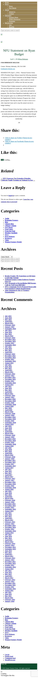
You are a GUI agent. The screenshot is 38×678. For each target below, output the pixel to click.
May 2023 (8, 350)
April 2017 (8, 475)
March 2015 (9, 520)
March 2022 (9, 372)
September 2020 (10, 404)
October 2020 (9, 403)
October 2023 (9, 343)
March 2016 (9, 498)
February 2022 (10, 374)
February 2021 (10, 395)
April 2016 (8, 497)
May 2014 (8, 538)
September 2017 (10, 466)
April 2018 (8, 453)
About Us (12, 12)
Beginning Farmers (11, 220)
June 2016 (8, 493)
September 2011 (10, 589)
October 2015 (9, 507)
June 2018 (8, 450)
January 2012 (9, 581)
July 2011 (8, 592)
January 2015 (9, 524)
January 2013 (9, 560)
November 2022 (10, 357)
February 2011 (10, 599)
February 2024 (10, 338)
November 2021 (10, 379)
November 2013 (10, 547)
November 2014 (10, 527)
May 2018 (8, 451)
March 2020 (9, 412)
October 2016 (9, 486)
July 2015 (8, 513)
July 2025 (8, 316)
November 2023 (10, 341)
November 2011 (10, 585)
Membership (9, 23)
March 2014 (9, 542)
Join (10, 25)
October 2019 (9, 421)
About (7, 10)
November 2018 (10, 441)
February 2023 (10, 354)
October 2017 (9, 464)
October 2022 (9, 359)
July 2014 (8, 534)
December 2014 (10, 525)
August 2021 (9, 385)
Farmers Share (13, 17)
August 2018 (9, 446)
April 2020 (8, 410)
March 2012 (9, 578)
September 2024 (10, 329)
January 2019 (9, 437)
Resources (8, 238)
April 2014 (8, 540)
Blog (6, 222)
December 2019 (10, 417)
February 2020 (10, 413)
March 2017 (9, 477)
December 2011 (10, 583)
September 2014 (10, 531)
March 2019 (9, 433)
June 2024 (8, 332)
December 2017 (10, 460)
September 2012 (10, 567)
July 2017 (8, 469)
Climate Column (10, 226)
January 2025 (9, 327)
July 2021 (8, 386)
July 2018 (8, 448)
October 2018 (9, 442)
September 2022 (10, 361)
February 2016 (10, 500)
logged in (11, 195)
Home (7, 2)
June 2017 (8, 471)
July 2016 (8, 491)
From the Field (10, 231)
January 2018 (9, 459)
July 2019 (8, 426)
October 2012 (9, 565)
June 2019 (8, 428)
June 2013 (8, 551)
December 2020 (10, 399)
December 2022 (10, 356)
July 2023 (8, 347)
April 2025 (8, 321)
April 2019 (8, 432)
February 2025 (10, 325)
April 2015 (8, 518)
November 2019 (10, 419)
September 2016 (10, 487)
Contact (11, 14)
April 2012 (8, 576)
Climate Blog (9, 224)
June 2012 (8, 572)
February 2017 (10, 478)
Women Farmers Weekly (13, 242)
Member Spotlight (11, 233)
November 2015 (10, 506)
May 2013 (8, 552)
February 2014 (10, 543)
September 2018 (10, 444)
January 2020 (9, 415)
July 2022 (8, 365)
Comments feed (10, 658)
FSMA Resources (14, 19)
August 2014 (9, 533)
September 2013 (10, 549)
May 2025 (8, 320)
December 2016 (10, 482)
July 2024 (8, 330)
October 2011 (9, 587)
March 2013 (9, 556)
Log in (7, 654)
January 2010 (9, 601)
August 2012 (9, 569)
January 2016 (9, 502)
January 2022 (9, 376)
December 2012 (10, 562)
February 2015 (10, 522)
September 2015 (10, 509)
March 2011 (9, 598)
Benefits (11, 27)
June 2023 (8, 348)
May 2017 (8, 473)
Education (8, 15)
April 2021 (8, 392)
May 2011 (8, 596)
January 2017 (9, 480)
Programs (12, 21)
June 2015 (8, 515)
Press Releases (23, 59)
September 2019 (10, 422)
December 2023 (10, 339)
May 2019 (8, 430)
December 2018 (10, 439)
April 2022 (8, 370)
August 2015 (9, 511)
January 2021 (9, 397)
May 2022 (8, 368)
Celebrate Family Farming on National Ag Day (18, 180)
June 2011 (8, 594)
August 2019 (9, 424)
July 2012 (8, 571)
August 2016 (9, 489)
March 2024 (9, 336)
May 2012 (8, 574)
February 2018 (10, 457)
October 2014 (9, 529)
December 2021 (10, 377)
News (7, 4)
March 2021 (9, 394)
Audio (7, 218)
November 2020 (10, 401)
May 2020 (8, 408)
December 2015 (10, 504)
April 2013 (8, 554)
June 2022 (8, 366)
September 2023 (10, 345)
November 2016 (10, 484)
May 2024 (8, 334)
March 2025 (9, 323)
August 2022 (9, 363)
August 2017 (9, 468)
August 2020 (9, 406)
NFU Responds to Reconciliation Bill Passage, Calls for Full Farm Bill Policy (20, 284)
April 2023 (8, 352)
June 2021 (8, 388)
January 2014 (9, 545)
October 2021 (9, 381)
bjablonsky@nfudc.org (8, 69)
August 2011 (9, 590)
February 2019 (10, 435)
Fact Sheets (12, 8)
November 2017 (10, 462)
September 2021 (10, 383)
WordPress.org (10, 660)
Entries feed (9, 656)
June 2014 (8, 536)
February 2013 (10, 558)
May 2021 (8, 390)
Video (7, 240)
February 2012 (10, 580)
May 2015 (8, 516)
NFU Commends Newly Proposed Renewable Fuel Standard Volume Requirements (20, 287)
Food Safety (9, 229)
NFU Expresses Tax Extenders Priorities (16, 178)
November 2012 (10, 563)
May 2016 (8, 495)
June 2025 (8, 318)
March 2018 (9, 455)
